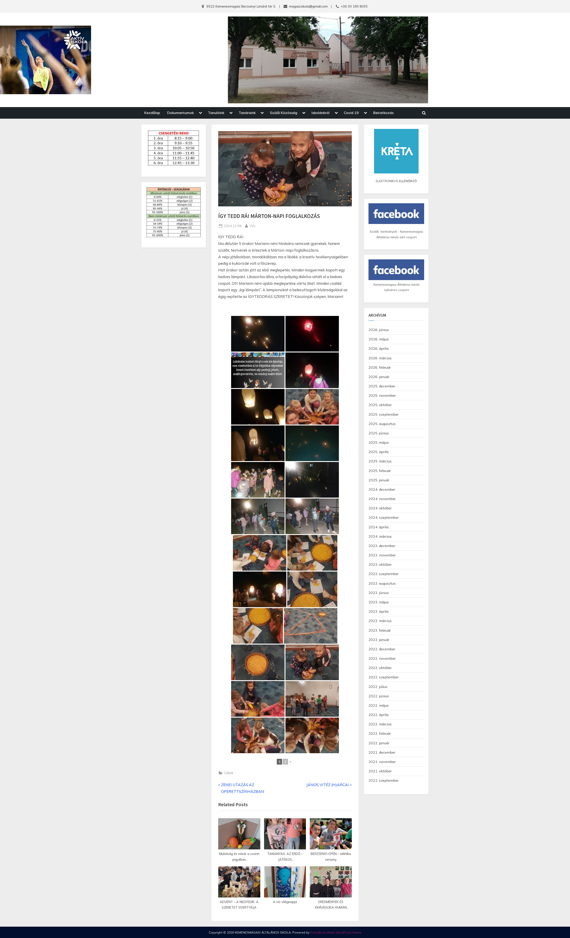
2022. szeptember (383, 677)
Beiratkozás (383, 112)
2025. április (378, 452)
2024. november (382, 498)
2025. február (379, 470)
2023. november (382, 555)
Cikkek (228, 773)
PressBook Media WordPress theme (335, 932)
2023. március (380, 621)
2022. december (381, 649)
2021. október (380, 771)
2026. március (380, 358)
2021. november (382, 761)
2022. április (378, 714)
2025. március (380, 461)
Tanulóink (216, 112)
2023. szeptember (383, 574)
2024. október (380, 508)
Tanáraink (247, 112)
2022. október (380, 667)
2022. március (380, 724)
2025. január (378, 480)
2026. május (378, 339)
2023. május (378, 602)
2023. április (378, 611)
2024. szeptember (383, 517)
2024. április (378, 527)
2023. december (381, 545)
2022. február (379, 733)
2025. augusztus (382, 423)
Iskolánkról (320, 112)
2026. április (378, 348)
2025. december (381, 386)
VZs (252, 226)
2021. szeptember (383, 780)
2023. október (380, 564)
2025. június (378, 433)
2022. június (378, 696)
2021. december (381, 752)
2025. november (382, 395)
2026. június (378, 330)
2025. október (380, 405)
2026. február (379, 367)
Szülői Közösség (283, 112)
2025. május (378, 442)
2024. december (381, 489)
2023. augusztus (382, 583)
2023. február (379, 630)
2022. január (378, 743)
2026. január (378, 376)
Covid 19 (351, 112)
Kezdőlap (152, 112)
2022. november (382, 658)
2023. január (378, 639)
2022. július (377, 686)
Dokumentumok (180, 112)
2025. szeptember (383, 414)
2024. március (380, 536)
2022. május (378, 705)
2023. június (378, 592)
